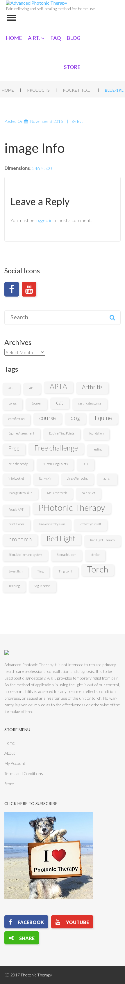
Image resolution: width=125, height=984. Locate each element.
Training (14, 586)
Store (72, 67)
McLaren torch (57, 493)
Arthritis (92, 387)
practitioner (16, 524)
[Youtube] (29, 289)
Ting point (65, 571)
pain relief (88, 493)
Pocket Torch (77, 90)
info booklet (16, 478)
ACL (11, 388)
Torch (97, 569)
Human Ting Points (55, 464)
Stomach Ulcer (66, 554)
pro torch (20, 539)
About (9, 753)
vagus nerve (42, 586)
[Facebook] (11, 289)
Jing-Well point (77, 478)
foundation (96, 433)
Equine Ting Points (61, 433)
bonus (12, 403)
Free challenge (56, 448)
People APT (16, 509)
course (47, 417)
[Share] (21, 937)
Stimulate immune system (25, 554)
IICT (85, 464)
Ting (40, 571)
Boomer (36, 403)
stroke (95, 554)
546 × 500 (42, 168)
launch (107, 478)
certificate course (89, 403)
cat (59, 402)
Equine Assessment (21, 433)
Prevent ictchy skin (52, 524)
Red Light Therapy (102, 540)
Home (14, 38)
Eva (80, 121)
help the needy (18, 464)
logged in (43, 220)
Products (38, 90)
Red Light (61, 538)
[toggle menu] (11, 18)
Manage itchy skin (20, 493)
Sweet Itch (15, 571)
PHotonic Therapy (71, 508)
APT (32, 388)
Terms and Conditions (23, 773)
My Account (14, 763)
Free (13, 448)
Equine (103, 417)
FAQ (55, 38)
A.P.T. (34, 38)
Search (112, 317)
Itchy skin (45, 478)
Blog (74, 38)
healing (97, 449)
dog (75, 417)
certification (16, 419)
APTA (58, 386)
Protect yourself (90, 524)
